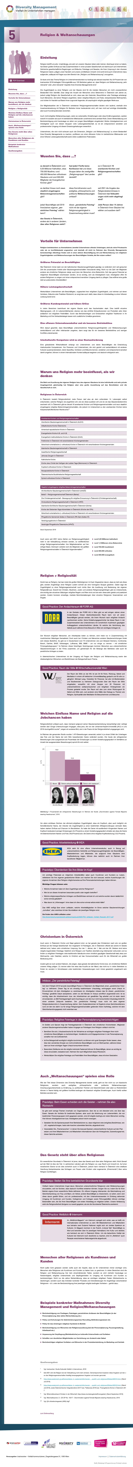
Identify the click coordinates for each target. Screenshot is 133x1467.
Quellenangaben (15, 151)
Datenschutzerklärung (117, 1456)
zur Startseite (122, 24)
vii (81, 980)
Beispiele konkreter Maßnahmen (16, 145)
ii (51, 182)
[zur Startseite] (10, 8)
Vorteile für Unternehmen (19, 98)
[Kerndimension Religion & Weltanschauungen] (118, 11)
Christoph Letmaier (121, 1463)
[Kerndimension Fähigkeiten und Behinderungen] (113, 11)
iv (82, 549)
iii (69, 409)
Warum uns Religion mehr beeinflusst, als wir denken (19, 103)
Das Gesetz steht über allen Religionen (20, 133)
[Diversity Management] (90, 11)
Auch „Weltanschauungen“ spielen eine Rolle (19, 126)
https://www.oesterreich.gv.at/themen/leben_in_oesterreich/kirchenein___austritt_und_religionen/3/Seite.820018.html (82, 1385)
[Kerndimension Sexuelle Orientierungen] (124, 11)
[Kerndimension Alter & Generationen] (96, 11)
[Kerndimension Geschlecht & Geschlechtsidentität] (101, 11)
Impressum (103, 1456)
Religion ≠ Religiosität (17, 109)
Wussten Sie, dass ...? (17, 94)
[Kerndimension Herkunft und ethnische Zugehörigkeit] (107, 11)
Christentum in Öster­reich (19, 121)
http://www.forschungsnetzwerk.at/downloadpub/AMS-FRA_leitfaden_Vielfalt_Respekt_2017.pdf (77, 917)
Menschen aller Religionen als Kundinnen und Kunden (21, 139)
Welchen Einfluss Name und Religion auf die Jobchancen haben (20, 115)
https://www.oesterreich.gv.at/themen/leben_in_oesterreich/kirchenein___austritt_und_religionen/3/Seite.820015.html (82, 1379)
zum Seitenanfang (47, 1413)
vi (59, 728)
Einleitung (12, 89)
